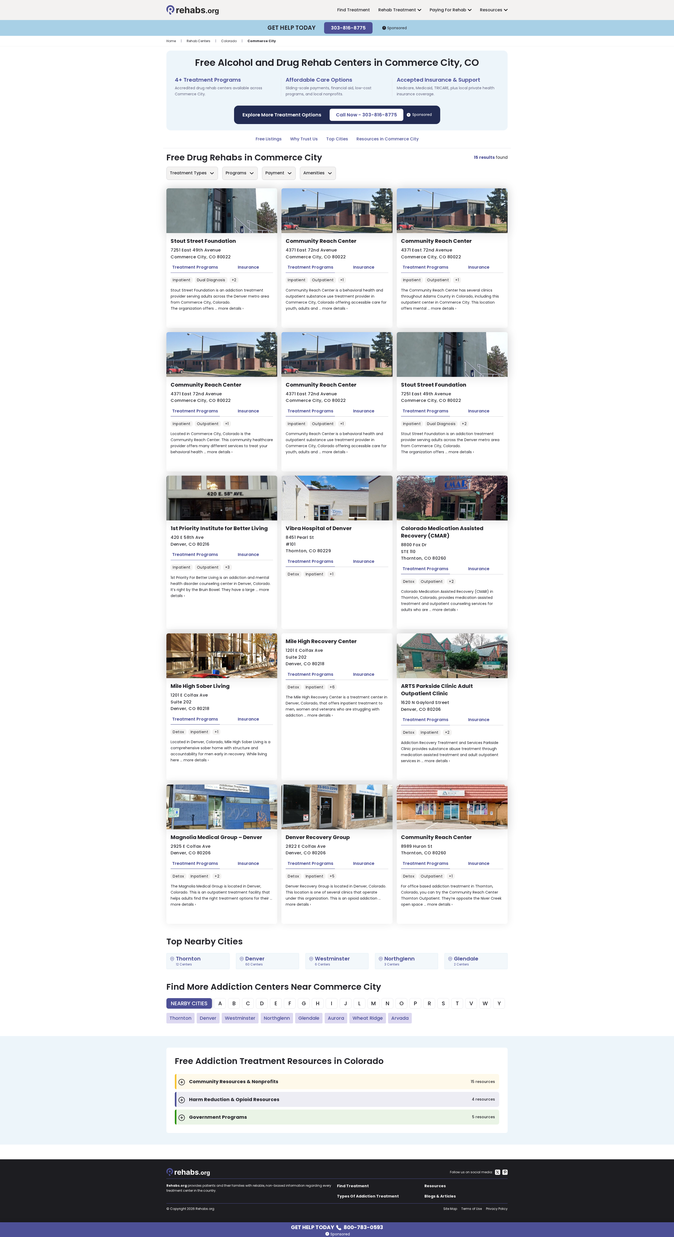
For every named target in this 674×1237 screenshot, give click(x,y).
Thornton (180, 1018)
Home (171, 41)
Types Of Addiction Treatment (368, 1196)
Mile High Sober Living (200, 686)
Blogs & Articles (440, 1196)
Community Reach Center (321, 241)
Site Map (450, 1208)
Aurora (336, 1018)
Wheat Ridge (368, 1018)
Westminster (240, 1018)
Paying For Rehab (448, 10)
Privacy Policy (497, 1208)
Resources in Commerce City (387, 139)
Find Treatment (353, 10)
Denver (208, 1018)
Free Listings (269, 139)
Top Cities (337, 139)
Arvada (400, 1018)
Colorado (229, 41)
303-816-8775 (348, 27)
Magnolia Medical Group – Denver (216, 837)
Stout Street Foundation (203, 241)
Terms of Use (471, 1208)
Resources (491, 10)
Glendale (308, 1018)
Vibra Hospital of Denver (319, 528)
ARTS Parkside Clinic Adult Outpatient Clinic (437, 689)
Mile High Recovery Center (321, 641)
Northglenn (277, 1018)
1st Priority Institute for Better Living (219, 528)
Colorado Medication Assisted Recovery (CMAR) (442, 532)
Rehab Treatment (397, 10)
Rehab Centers (198, 41)
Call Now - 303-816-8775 (366, 114)
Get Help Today (337, 1227)
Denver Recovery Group (318, 837)
